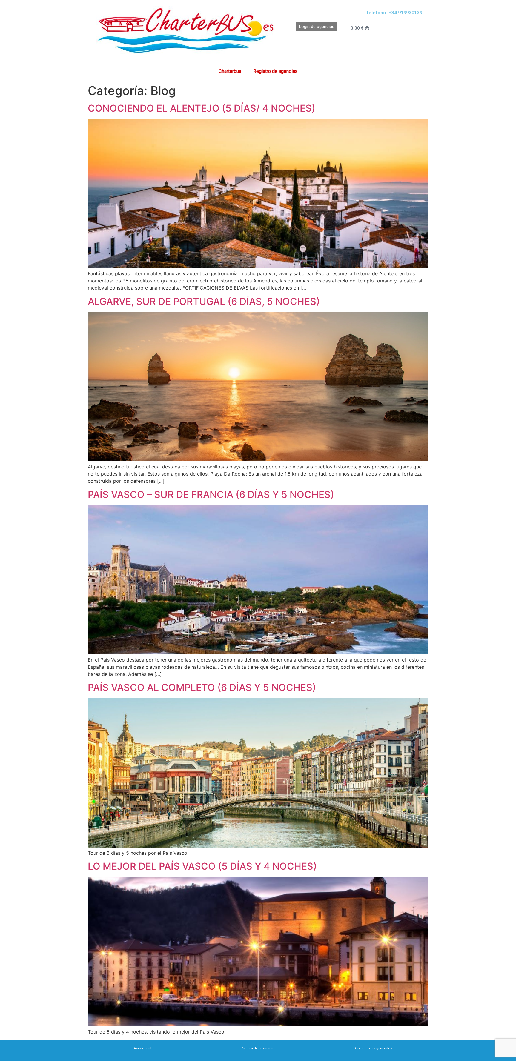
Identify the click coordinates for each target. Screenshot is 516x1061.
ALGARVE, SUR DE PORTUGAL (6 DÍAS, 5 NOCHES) (204, 301)
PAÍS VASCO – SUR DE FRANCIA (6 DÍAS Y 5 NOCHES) (211, 494)
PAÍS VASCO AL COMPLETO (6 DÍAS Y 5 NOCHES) (202, 687)
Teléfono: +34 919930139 (394, 13)
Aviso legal (142, 1048)
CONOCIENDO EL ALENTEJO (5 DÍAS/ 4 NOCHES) (201, 108)
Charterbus (230, 71)
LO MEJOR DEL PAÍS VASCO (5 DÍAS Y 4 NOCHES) (202, 866)
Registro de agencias (275, 71)
